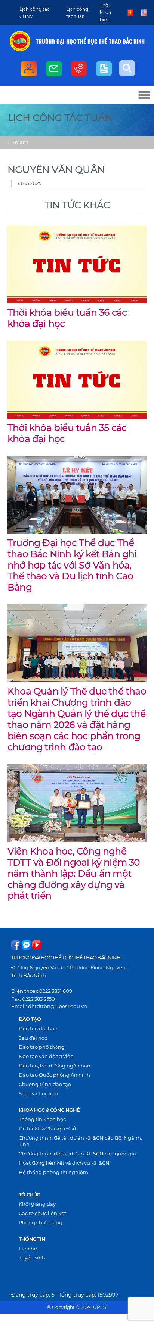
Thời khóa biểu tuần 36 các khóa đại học (67, 318)
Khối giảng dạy (37, 1204)
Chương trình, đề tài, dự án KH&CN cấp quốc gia (77, 1153)
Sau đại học (33, 1038)
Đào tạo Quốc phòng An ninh (54, 1075)
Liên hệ (28, 1249)
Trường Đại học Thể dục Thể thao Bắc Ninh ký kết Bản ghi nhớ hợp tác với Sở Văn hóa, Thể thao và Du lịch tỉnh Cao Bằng (72, 565)
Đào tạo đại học (38, 1029)
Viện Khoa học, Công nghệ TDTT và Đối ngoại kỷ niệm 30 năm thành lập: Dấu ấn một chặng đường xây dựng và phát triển (73, 873)
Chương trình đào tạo (45, 1084)
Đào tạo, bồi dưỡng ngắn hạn (54, 1066)
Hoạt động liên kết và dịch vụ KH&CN (64, 1163)
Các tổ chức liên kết (42, 1213)
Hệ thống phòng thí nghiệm (53, 1172)
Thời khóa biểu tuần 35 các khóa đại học (66, 433)
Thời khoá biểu (105, 12)
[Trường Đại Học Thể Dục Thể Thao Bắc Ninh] (20, 41)
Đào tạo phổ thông (42, 1047)
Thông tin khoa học (42, 1119)
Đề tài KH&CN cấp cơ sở (47, 1129)
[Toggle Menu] (144, 94)
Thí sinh (20, 142)
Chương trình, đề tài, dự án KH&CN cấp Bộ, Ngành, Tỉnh (80, 1141)
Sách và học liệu (38, 1093)
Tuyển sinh (32, 1258)
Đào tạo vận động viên (46, 1056)
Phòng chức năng (40, 1222)
